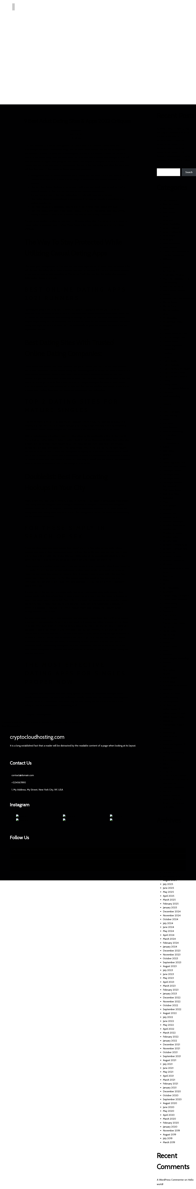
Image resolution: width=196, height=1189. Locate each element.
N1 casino (168, 564)
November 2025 (172, 868)
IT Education (169, 435)
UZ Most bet (169, 705)
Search (160, 166)
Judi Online (168, 450)
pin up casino (170, 630)
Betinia (166, 294)
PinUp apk (168, 638)
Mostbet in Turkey (172, 533)
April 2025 (168, 895)
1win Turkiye (169, 212)
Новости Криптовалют (175, 775)
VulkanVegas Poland (173, 724)
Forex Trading (170, 415)
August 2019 (169, 1134)
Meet (166, 501)
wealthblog (169, 732)
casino (166, 329)
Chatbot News (170, 341)
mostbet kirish (170, 540)
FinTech (167, 403)
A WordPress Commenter (170, 1179)
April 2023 (168, 981)
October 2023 (170, 958)
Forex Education (171, 411)
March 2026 (169, 852)
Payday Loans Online (174, 623)
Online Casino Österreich (176, 595)
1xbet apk (168, 220)
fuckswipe (65, 637)
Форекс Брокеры (171, 795)
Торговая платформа (173, 787)
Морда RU (168, 767)
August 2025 (170, 880)
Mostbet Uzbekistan (173, 560)
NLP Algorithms (171, 587)
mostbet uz (169, 552)
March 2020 (169, 1118)
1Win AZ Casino (171, 204)
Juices (166, 458)
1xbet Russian (170, 247)
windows (167, 740)
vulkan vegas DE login (174, 713)
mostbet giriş (170, 529)
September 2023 (172, 962)
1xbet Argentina (171, 223)
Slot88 (166, 673)
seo (165, 666)
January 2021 (169, 1087)
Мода (166, 763)
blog (165, 313)
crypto (166, 357)
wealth (166, 728)
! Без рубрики (170, 200)
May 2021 (168, 1071)
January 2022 (170, 1040)
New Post (168, 576)
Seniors (167, 662)
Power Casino (170, 646)
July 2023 (168, 970)
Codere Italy (169, 349)
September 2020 (172, 1099)
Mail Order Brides (172, 490)
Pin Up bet (168, 627)
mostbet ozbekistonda (175, 544)
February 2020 (171, 1122)
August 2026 (170, 833)
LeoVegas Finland (172, 470)
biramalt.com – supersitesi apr (178, 298)
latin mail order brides (174, 466)
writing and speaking (173, 752)
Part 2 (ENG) (169, 615)
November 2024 (172, 915)
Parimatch (168, 611)
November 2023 (171, 954)
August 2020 (170, 1103)
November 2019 (171, 1130)
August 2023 (170, 966)
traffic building (170, 697)
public (166, 650)
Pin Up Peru (169, 634)
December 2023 (171, 950)
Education (168, 392)
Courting (167, 353)
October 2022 (170, 1005)
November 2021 (171, 1048)
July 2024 (168, 923)
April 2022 (168, 1028)
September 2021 (172, 1056)
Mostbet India (170, 536)
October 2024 (170, 919)
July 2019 (167, 1138)
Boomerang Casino (173, 321)
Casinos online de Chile (175, 333)
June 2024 (168, 927)
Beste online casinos (174, 290)
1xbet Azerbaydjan (173, 231)
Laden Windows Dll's (174, 462)
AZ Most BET (170, 271)
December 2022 (172, 997)
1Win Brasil (168, 208)
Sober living (169, 681)
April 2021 (168, 1075)
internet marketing (173, 431)
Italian (166, 446)
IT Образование (171, 443)
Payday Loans (170, 619)
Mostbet (167, 509)
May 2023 (168, 978)
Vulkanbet (168, 720)
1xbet (166, 216)
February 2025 (171, 903)
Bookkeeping (170, 317)
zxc (164, 756)
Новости (167, 771)
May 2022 (168, 1024)
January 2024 (170, 946)
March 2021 (169, 1079)
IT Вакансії (168, 439)
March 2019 (169, 1142)
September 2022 (172, 1009)
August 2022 (170, 1013)
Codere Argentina (172, 345)
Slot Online (169, 669)
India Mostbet (170, 427)
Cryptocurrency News (174, 372)
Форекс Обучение (172, 799)
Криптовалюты (171, 760)
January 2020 (170, 1126)
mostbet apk (169, 513)
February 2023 (170, 989)
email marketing (171, 396)
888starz (167, 259)
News (166, 579)
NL (164, 583)
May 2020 (168, 1111)
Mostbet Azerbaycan (174, 525)
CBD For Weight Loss (174, 337)
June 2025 (168, 887)
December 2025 (172, 864)
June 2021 (168, 1068)
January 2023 (170, 993)
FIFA (165, 400)
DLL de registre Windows (176, 388)
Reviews (167, 654)
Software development (175, 685)
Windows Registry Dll (174, 744)
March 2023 (169, 985)
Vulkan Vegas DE (172, 709)
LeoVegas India (171, 474)
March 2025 (169, 899)
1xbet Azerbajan (171, 227)
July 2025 (168, 884)
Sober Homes (170, 677)
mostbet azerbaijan (173, 521)
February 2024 (171, 942)
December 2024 (172, 911)
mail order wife (171, 493)
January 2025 (170, 907)
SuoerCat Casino (171, 693)
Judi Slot (167, 454)
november (168, 591)
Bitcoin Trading (171, 309)
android (167, 267)
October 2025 (170, 872)
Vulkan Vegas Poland (174, 716)
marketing (168, 497)
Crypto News (170, 360)
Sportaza (167, 689)
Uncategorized (44, 714)
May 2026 (168, 845)
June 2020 (168, 1107)
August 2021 (169, 1060)
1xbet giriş (168, 239)
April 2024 (168, 935)
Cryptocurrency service (175, 376)
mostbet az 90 (171, 517)
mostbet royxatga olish (175, 548)
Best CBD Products (173, 286)
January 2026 (170, 860)
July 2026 (168, 837)
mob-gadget (169, 505)
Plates (166, 642)
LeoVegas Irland (171, 478)
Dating (166, 380)
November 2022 (172, 1001)
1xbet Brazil (169, 235)
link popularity (170, 486)
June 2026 (168, 841)
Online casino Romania (175, 599)
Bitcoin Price (169, 306)
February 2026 (171, 856)
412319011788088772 (168, 136)
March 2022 (169, 1032)
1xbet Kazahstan (171, 243)
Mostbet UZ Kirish (172, 556)
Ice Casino (168, 423)
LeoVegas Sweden (172, 482)
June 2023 (168, 974)
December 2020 (172, 1091)
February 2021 (170, 1083)
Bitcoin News (170, 302)
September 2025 (172, 876)
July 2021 (167, 1064)
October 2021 (170, 1052)
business (167, 325)
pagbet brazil (170, 607)
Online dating (170, 603)
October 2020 (170, 1095)
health (166, 419)
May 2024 (168, 931)
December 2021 (171, 1044)
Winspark (168, 748)
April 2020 (169, 1114)
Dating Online (170, 384)
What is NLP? (170, 736)
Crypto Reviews (171, 364)
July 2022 (168, 1017)
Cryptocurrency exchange (176, 368)
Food (165, 407)
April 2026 (168, 848)
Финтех (167, 791)
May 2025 (168, 891)
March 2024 (169, 938)
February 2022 (171, 1036)
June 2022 (168, 1021)
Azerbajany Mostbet (174, 274)
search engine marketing (175, 658)
